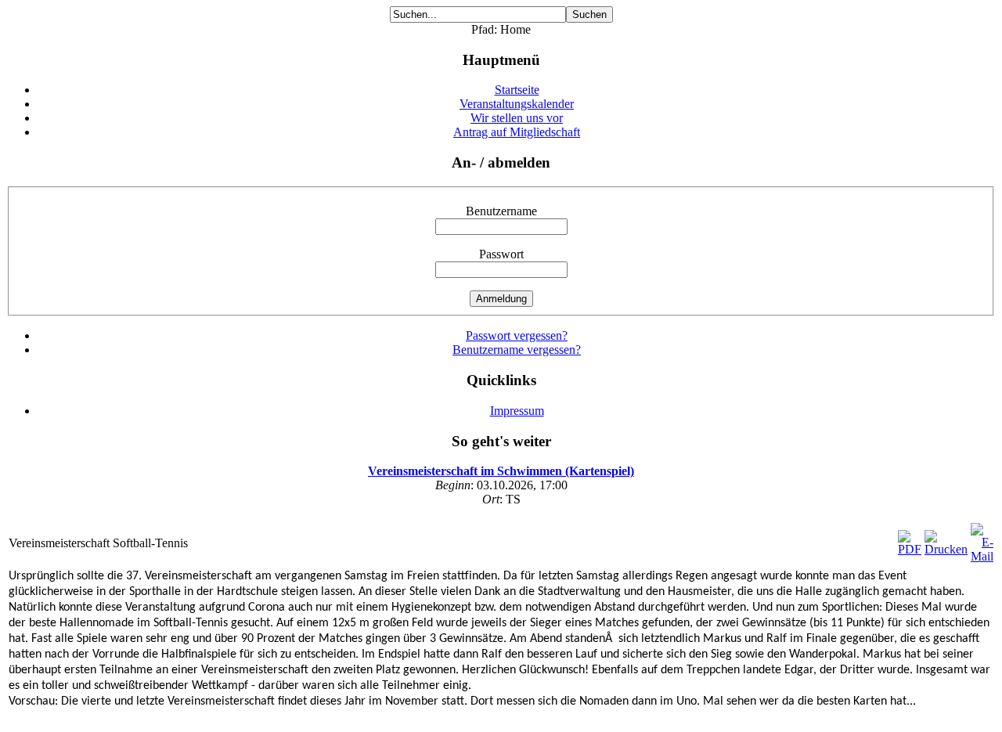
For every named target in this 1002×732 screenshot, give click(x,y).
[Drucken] (946, 549)
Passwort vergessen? (517, 335)
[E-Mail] (982, 556)
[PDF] (909, 549)
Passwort (501, 254)
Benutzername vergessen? (516, 349)
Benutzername (501, 211)
